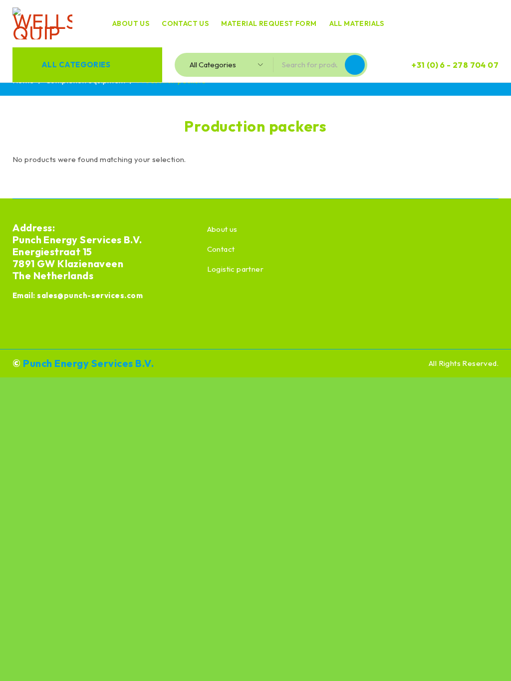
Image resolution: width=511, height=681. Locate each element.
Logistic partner (235, 269)
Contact (221, 249)
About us (222, 229)
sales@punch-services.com (90, 295)
